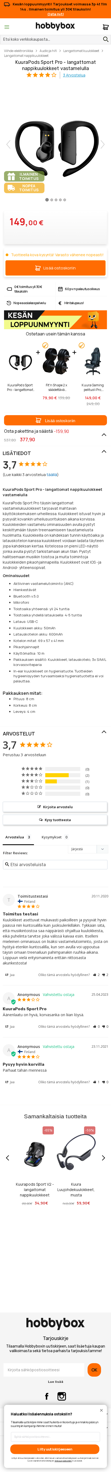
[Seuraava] (102, 144)
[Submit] (104, 39)
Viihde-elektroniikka (18, 50)
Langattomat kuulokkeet (81, 50)
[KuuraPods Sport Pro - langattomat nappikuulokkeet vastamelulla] (47, 202)
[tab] (55, 453)
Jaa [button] (12, 975)
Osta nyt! (55, 14)
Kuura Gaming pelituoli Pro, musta (93, 387)
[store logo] (55, 26)
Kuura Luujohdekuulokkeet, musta (76, 1189)
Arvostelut (19, 733)
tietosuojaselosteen (63, 1460)
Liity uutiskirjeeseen (54, 1449)
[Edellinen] (8, 144)
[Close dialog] (101, 1410)
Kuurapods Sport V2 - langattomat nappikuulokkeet (35, 1189)
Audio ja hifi (48, 50)
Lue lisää (55, 1382)
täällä (52, 474)
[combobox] (55, 39)
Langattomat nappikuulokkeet (26, 55)
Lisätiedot (17, 453)
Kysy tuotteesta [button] (58, 819)
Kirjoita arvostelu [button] (58, 806)
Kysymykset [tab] (51, 837)
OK (94, 1370)
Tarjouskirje (55, 1338)
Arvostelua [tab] (14, 837)
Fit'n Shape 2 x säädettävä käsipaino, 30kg (56, 387)
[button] (55, 420)
